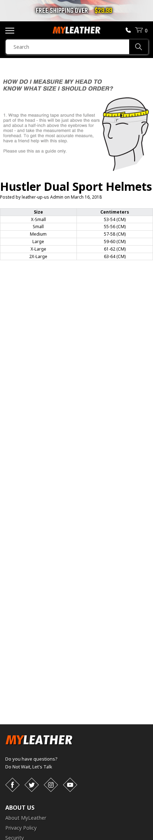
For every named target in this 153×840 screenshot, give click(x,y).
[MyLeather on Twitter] (32, 785)
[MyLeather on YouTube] (70, 785)
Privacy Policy (21, 827)
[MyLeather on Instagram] (51, 785)
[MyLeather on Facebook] (12, 785)
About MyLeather (25, 817)
